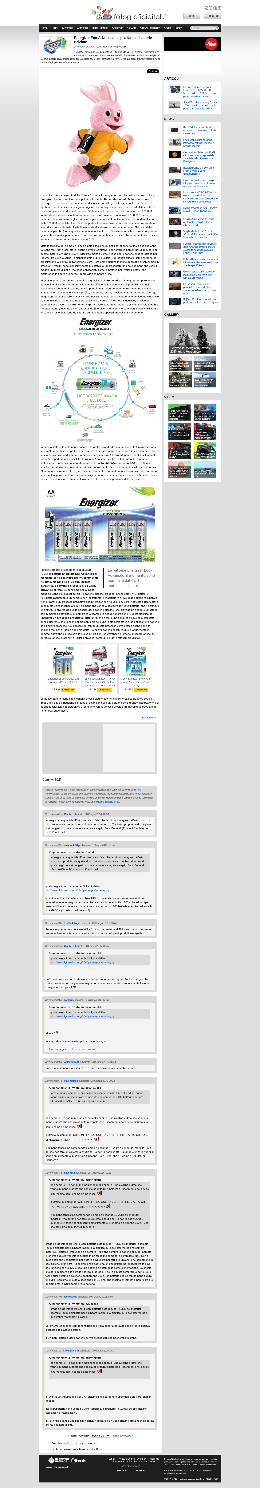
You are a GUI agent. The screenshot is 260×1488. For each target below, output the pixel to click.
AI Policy (141, 1458)
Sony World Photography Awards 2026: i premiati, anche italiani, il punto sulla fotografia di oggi (200, 105)
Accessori (117, 27)
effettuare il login (65, 1443)
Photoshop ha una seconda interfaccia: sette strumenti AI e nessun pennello (198, 142)
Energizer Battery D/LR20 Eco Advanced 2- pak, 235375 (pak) (63, 682)
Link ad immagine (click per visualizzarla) (70, 1049)
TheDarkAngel (72, 923)
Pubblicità (154, 1458)
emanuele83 (71, 845)
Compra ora (68, 690)
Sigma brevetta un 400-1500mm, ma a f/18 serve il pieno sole (200, 209)
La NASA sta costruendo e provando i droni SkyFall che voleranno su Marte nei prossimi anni (199, 288)
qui (91, 1449)
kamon (68, 999)
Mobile (140, 1470)
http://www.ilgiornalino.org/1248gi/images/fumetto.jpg (77, 890)
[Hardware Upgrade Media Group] (55, 1470)
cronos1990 (70, 1296)
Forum (178, 27)
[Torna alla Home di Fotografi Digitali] (130, 19)
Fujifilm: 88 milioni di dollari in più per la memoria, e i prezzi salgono (200, 301)
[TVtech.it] (78, 1463)
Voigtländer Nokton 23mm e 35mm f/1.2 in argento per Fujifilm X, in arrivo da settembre (200, 234)
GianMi (68, 814)
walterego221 (71, 1061)
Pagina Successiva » (122, 1435)
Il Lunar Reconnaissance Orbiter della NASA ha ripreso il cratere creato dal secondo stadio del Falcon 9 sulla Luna (199, 248)
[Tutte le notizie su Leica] (192, 50)
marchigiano (71, 1080)
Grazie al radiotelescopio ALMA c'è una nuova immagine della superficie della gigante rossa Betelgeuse (199, 157)
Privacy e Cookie (126, 1458)
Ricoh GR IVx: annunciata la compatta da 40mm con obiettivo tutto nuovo (200, 130)
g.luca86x (69, 1172)
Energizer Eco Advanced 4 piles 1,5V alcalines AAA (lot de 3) (136, 682)
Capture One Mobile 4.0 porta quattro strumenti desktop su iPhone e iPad (198, 222)
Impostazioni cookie (144, 1461)
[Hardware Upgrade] (58, 1463)
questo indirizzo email (108, 801)
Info (139, 789)
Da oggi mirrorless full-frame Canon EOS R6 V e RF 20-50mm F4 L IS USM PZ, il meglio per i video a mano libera (200, 91)
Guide (167, 27)
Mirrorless (67, 27)
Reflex (54, 27)
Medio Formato (100, 27)
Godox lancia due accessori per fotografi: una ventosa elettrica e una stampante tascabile (199, 183)
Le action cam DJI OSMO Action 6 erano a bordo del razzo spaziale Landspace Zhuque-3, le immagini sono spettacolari (200, 197)
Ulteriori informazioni (207, 1465)
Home (44, 27)
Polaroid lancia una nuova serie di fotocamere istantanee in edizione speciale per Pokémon (200, 262)
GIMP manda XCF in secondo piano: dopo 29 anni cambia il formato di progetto (199, 274)
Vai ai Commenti (148, 717)
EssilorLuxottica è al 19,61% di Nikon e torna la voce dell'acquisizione (198, 170)
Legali (111, 1458)
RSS (129, 1461)
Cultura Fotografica (150, 27)
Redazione (118, 1461)
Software (131, 27)
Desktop (121, 1470)
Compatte (82, 27)
